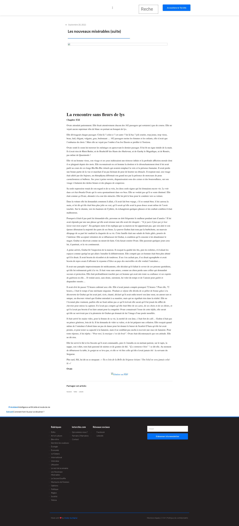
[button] (67, 8)
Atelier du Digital (70, 518)
